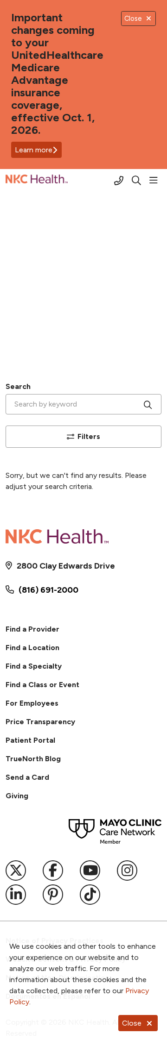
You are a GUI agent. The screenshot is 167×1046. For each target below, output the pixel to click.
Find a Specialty (34, 666)
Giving (17, 795)
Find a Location (32, 647)
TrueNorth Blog (33, 758)
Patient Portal (30, 740)
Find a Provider (32, 629)
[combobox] (83, 404)
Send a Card (27, 777)
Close (131, 1023)
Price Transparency (40, 721)
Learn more (33, 149)
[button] (155, 180)
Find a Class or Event (42, 684)
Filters (88, 436)
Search (18, 386)
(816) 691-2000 (48, 590)
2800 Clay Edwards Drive (66, 566)
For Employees (32, 703)
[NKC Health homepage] (60, 181)
